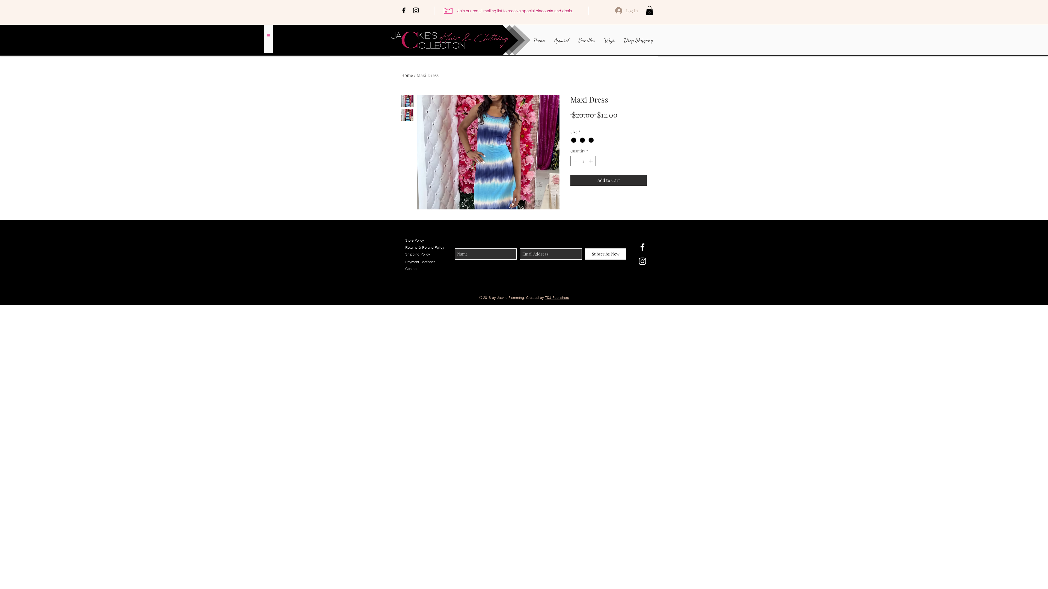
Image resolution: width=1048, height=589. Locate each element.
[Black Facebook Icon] (404, 10)
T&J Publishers (557, 297)
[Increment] (591, 161)
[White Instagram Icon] (642, 261)
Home (407, 75)
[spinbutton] (583, 161)
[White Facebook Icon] (642, 247)
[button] (649, 10)
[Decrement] (574, 161)
